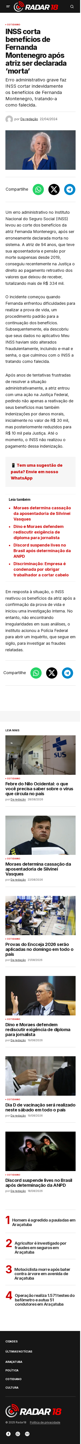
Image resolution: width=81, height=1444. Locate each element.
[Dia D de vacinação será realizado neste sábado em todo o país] (40, 1076)
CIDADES (11, 1341)
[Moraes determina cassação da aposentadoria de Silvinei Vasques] (40, 835)
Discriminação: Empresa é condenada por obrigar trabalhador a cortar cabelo (41, 569)
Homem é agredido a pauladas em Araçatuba (43, 1222)
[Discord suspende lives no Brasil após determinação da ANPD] (40, 1151)
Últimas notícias (18, 1351)
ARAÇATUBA (13, 1361)
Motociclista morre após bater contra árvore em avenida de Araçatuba (42, 1274)
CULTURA (11, 1387)
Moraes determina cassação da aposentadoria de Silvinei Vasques (42, 513)
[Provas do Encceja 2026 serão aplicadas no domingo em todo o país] (40, 915)
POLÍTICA (11, 1370)
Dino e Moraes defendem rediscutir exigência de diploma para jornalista (39, 532)
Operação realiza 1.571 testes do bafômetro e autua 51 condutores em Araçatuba (44, 1300)
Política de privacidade (45, 1422)
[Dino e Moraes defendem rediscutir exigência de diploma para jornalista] (40, 995)
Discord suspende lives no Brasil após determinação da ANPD (42, 551)
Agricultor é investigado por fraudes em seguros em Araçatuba (40, 1248)
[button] (8, 6)
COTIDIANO (13, 25)
